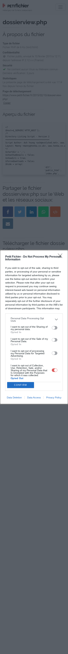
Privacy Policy (53, 397)
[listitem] (34, 319)
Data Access (34, 397)
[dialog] (34, 327)
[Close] (61, 257)
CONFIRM (20, 385)
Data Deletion (14, 397)
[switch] (54, 328)
